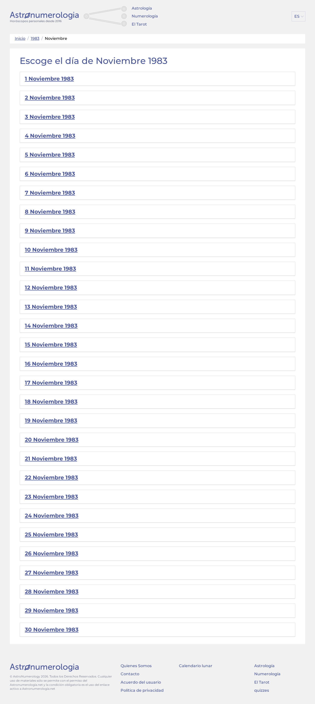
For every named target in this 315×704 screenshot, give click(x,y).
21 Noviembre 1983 (51, 458)
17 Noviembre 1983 (51, 382)
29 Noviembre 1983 (51, 610)
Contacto (130, 674)
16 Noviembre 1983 (51, 363)
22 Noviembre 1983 (51, 477)
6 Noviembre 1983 (50, 174)
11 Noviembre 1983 (50, 268)
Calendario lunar (195, 665)
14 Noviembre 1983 (51, 325)
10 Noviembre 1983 (51, 249)
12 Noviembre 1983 (51, 287)
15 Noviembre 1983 (51, 344)
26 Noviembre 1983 (51, 553)
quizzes (261, 690)
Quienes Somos (136, 665)
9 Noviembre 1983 (50, 230)
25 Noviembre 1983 (51, 534)
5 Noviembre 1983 (50, 154)
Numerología (145, 16)
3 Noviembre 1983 (50, 117)
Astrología (142, 8)
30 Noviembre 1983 (52, 629)
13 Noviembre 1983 (51, 306)
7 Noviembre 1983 (50, 192)
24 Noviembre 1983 (52, 515)
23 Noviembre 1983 (51, 496)
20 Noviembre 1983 (52, 439)
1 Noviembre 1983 (49, 78)
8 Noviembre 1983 (50, 211)
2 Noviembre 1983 (50, 97)
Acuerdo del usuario (141, 682)
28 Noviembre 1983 (52, 591)
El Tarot (139, 24)
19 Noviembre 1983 (51, 420)
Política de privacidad (142, 690)
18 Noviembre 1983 (51, 401)
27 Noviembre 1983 (51, 572)
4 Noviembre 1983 (50, 135)
